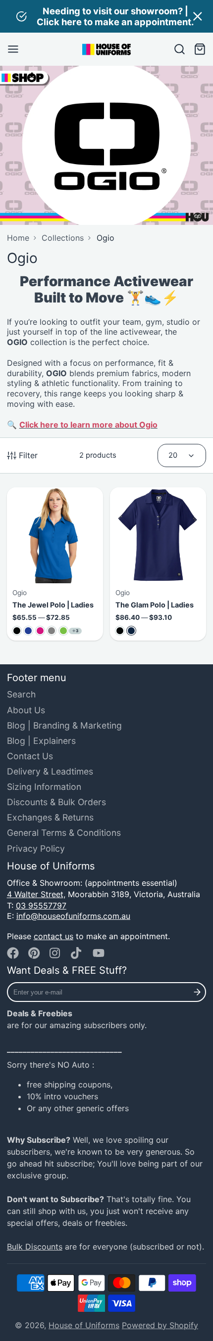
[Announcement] (106, 16)
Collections (63, 238)
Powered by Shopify (160, 1325)
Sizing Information (44, 786)
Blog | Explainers (41, 740)
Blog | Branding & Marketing (64, 725)
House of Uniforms (84, 1325)
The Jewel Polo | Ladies (55, 564)
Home (18, 238)
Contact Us (30, 756)
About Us (26, 710)
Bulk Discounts (34, 1247)
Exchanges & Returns (50, 817)
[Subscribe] (197, 992)
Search (21, 694)
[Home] (106, 49)
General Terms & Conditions (64, 832)
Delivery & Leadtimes (50, 771)
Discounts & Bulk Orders (56, 802)
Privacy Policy (36, 848)
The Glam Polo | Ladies (158, 564)
